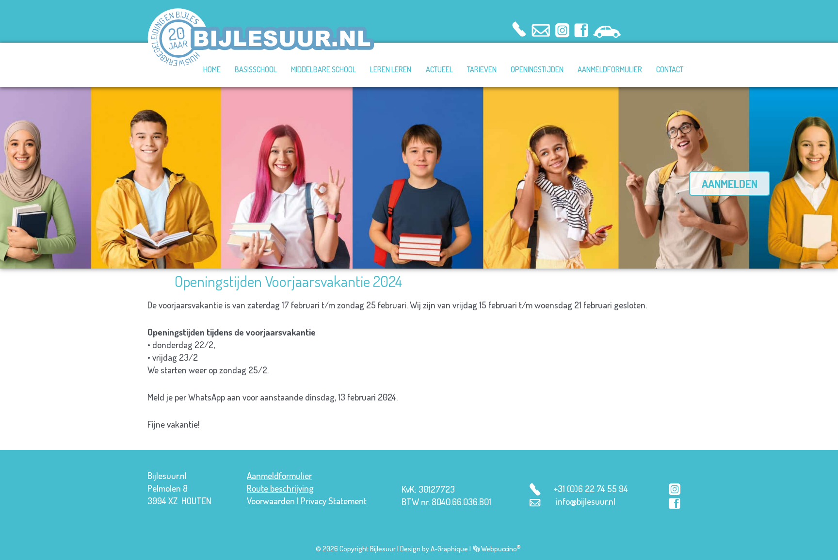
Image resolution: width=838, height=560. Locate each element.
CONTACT (669, 69)
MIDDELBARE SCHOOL (323, 69)
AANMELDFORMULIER (610, 69)
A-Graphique (449, 548)
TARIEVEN (482, 69)
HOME (212, 69)
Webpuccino (500, 548)
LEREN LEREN (390, 69)
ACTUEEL (439, 69)
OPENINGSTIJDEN (537, 69)
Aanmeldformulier (279, 475)
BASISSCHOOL (256, 69)
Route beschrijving (280, 488)
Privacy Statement (334, 501)
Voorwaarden (271, 501)
